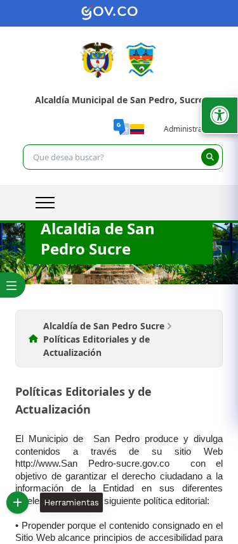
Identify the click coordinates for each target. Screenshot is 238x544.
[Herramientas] (17, 502)
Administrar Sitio (193, 128)
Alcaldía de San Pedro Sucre (103, 326)
